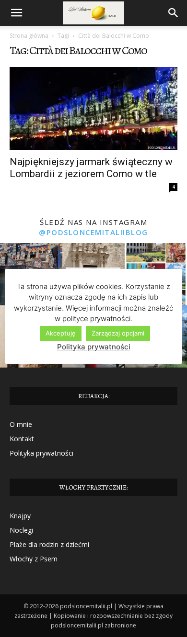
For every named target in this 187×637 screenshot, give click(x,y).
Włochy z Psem (34, 558)
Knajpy (20, 515)
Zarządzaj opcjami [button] (118, 333)
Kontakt (22, 438)
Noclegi (21, 530)
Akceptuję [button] (61, 333)
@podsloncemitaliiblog (93, 232)
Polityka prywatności (41, 453)
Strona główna (29, 36)
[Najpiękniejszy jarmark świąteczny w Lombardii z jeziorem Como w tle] (93, 108)
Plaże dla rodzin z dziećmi (49, 544)
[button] (16, 13)
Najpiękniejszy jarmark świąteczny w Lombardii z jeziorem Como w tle (91, 167)
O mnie (21, 424)
